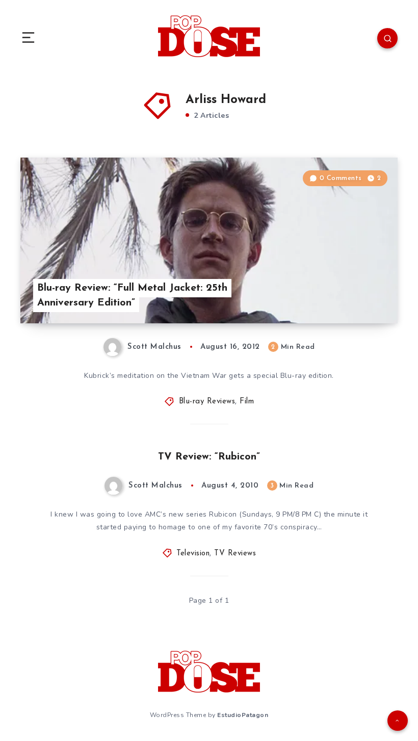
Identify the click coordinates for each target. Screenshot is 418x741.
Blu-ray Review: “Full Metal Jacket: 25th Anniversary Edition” (132, 295)
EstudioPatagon (242, 715)
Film (247, 401)
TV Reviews (235, 553)
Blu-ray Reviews (207, 401)
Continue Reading (362, 294)
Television (193, 553)
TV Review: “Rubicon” (209, 457)
